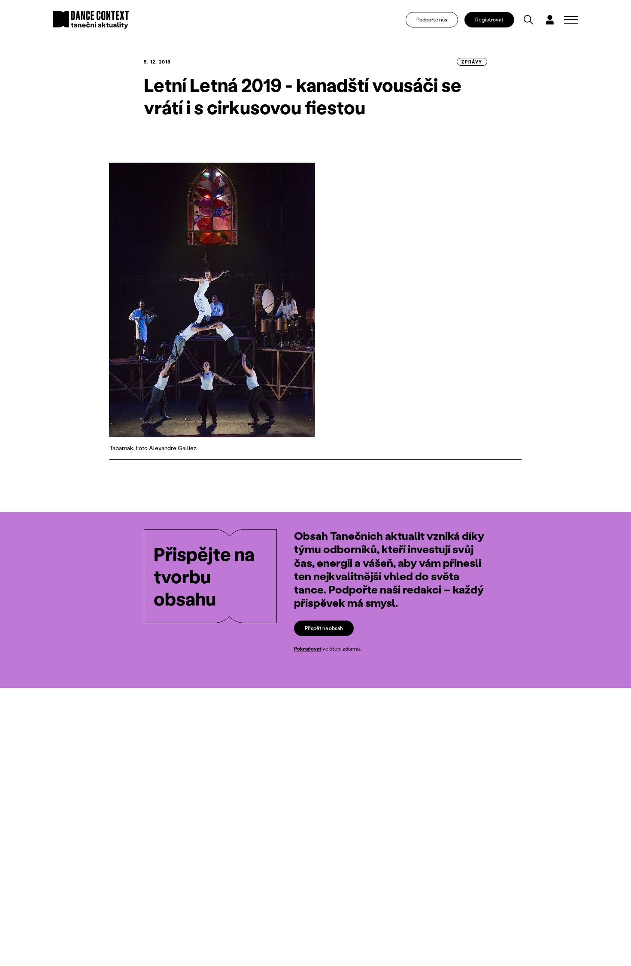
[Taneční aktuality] (91, 20)
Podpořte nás (431, 19)
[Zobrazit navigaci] (571, 19)
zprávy (471, 62)
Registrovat (489, 19)
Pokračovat (308, 648)
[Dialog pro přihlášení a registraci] (550, 19)
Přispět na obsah (324, 628)
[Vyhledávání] (528, 19)
